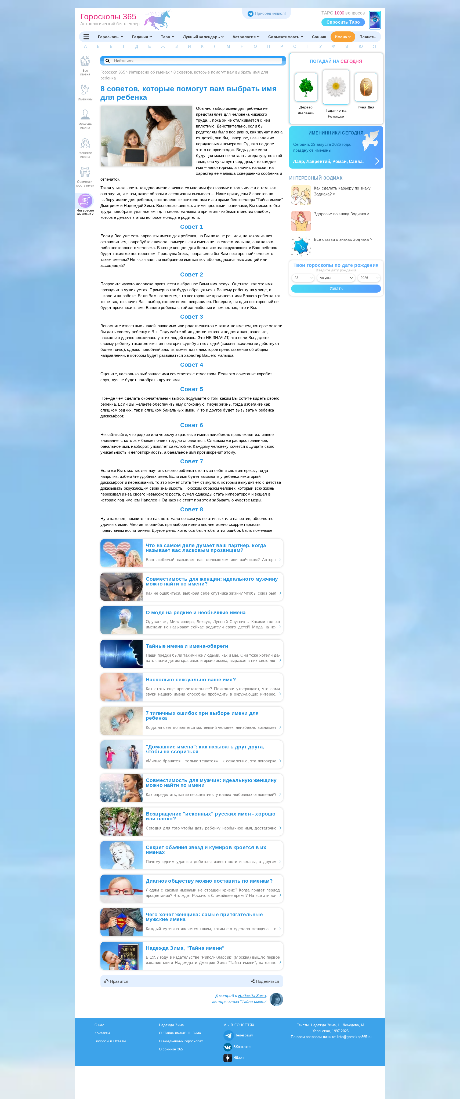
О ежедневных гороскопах (181, 1041)
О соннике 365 (171, 1049)
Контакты (102, 1033)
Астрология (244, 37)
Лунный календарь (201, 37)
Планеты (368, 37)
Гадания (140, 37)
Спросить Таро (343, 22)
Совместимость (283, 37)
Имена (341, 37)
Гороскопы (108, 37)
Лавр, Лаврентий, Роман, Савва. (328, 161)
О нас (99, 1025)
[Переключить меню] (86, 36)
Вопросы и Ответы (110, 1041)
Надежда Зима (252, 995)
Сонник (319, 37)
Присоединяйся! (270, 13)
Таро (166, 37)
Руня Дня (366, 107)
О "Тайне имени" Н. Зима (180, 1033)
